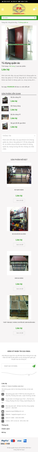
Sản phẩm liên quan (11, 94)
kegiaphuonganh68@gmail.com (15, 411)
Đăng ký (15, 1)
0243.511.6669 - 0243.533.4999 (15, 418)
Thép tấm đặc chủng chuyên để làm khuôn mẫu (19, 322)
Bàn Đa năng (19, 278)
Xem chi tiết (19, 200)
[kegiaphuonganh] (19, 9)
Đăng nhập (6, 1)
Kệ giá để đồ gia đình (19, 234)
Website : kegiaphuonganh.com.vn (16, 414)
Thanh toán (24, 1)
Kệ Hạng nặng (19, 190)
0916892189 (10, 87)
